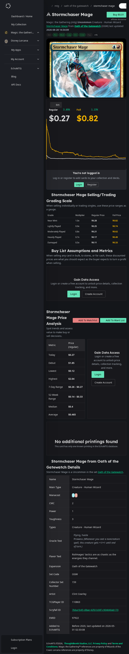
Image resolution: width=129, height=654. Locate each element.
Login (14, 647)
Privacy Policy (100, 643)
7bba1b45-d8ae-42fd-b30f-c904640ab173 (95, 610)
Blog (13, 76)
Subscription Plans (21, 639)
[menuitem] (21, 16)
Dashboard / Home (21, 16)
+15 (95, 35)
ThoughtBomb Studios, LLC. (78, 643)
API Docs (16, 84)
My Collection (18, 24)
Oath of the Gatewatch (87, 26)
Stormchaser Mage (57, 26)
